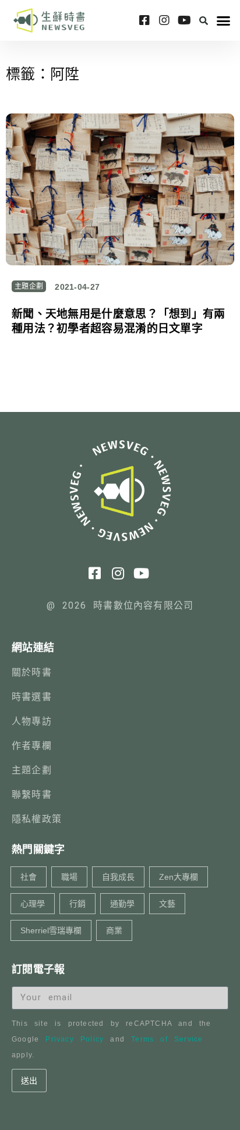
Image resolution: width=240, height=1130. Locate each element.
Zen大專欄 (178, 877)
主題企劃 (29, 286)
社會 (28, 877)
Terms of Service (167, 1039)
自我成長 (118, 877)
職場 (69, 877)
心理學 (32, 903)
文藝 (167, 903)
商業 (114, 930)
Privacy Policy (74, 1039)
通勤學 (122, 903)
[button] (203, 20)
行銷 (77, 903)
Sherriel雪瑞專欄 (51, 930)
